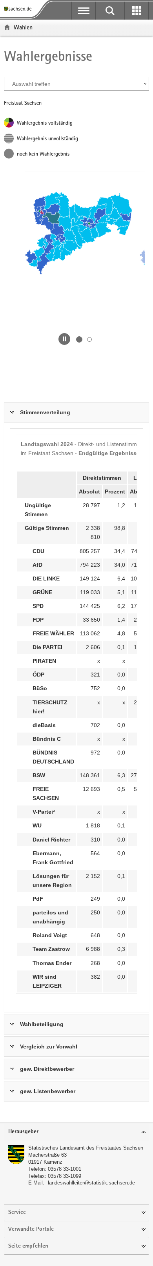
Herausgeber (23, 1132)
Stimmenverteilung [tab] (45, 412)
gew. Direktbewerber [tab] (47, 1069)
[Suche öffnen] (110, 11)
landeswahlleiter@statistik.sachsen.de (91, 1183)
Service (17, 1212)
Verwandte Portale (31, 1229)
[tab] (76, 1132)
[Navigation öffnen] (83, 11)
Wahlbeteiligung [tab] (42, 1024)
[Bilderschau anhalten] (64, 339)
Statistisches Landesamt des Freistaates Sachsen (85, 1148)
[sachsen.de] (19, 8)
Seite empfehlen (28, 1246)
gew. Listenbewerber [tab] (47, 1091)
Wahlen (23, 27)
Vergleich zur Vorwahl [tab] (48, 1046)
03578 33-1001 (64, 1169)
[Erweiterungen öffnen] (136, 11)
